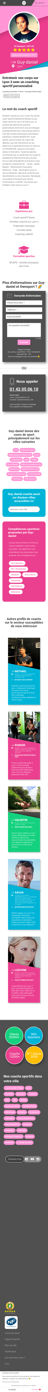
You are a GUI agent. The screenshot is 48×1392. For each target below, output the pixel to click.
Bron (16, 450)
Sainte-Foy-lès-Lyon (30, 469)
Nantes (23, 1100)
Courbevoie (34, 1112)
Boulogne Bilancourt (13, 1136)
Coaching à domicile (9, 91)
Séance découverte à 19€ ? (24, 55)
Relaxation (15, 592)
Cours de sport (12, 1333)
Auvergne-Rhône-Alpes (33, 91)
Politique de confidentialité (10, 1382)
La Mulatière (16, 459)
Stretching (15, 580)
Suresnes (27, 1124)
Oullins (34, 459)
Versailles (22, 1130)
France (20, 91)
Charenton (9, 1130)
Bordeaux (21, 1094)
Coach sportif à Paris (14, 1088)
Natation (15, 574)
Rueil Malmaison (12, 1124)
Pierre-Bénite (12, 464)
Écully (36, 455)
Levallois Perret (29, 1106)
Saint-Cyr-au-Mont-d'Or (31, 464)
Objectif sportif (12, 1339)
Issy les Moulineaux (26, 1118)
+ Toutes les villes (24, 1142)
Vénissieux (17, 479)
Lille (14, 1100)
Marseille (9, 1094)
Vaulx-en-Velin (34, 474)
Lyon (26, 459)
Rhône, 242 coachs (12, 96)
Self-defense (16, 586)
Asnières (21, 1112)
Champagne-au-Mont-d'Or (20, 455)
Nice (7, 1100)
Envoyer (24, 342)
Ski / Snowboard (18, 569)
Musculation (30, 574)
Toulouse (32, 1094)
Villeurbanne (30, 479)
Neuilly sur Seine (12, 1106)
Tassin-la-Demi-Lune (16, 474)
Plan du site (10, 1345)
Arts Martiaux (17, 563)
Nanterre (29, 1136)
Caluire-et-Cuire (27, 450)
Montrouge (9, 1112)
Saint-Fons (14, 469)
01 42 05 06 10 (24, 389)
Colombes (9, 1118)
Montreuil (9, 1142)
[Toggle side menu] (4, 3)
